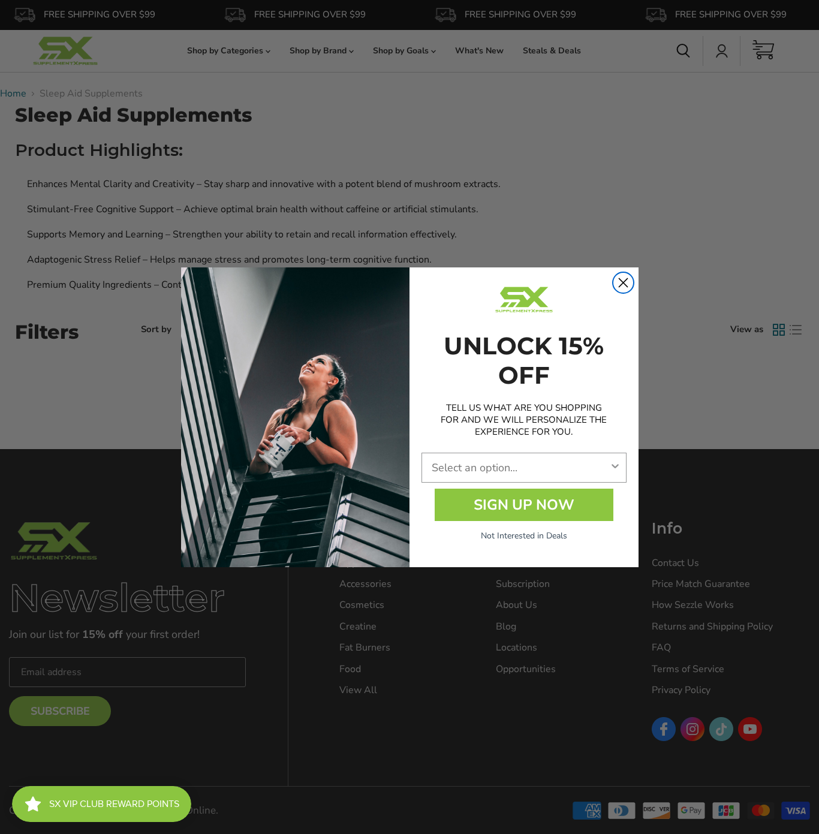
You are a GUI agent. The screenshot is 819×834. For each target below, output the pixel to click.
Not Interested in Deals (524, 535)
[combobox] (520, 467)
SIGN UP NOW (524, 504)
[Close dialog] (623, 282)
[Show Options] (615, 467)
